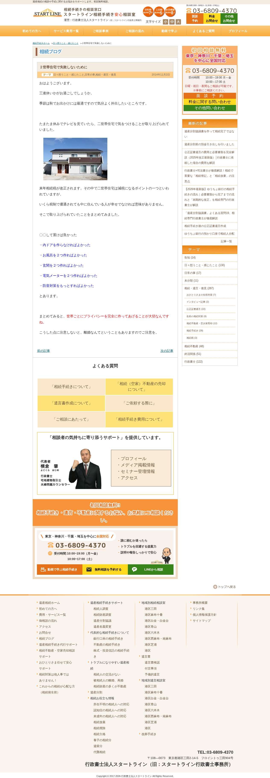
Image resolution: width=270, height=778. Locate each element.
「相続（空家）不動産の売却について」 (141, 387)
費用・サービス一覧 (52, 614)
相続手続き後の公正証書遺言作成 (205, 226)
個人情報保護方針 (205, 614)
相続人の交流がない (106, 674)
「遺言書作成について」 (71, 403)
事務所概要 (200, 602)
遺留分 (97, 746)
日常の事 (90, 74)
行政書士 (190, 361)
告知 (187, 257)
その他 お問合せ (229, 18)
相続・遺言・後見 (106, 74)
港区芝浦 (151, 644)
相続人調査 (100, 608)
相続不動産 (191, 346)
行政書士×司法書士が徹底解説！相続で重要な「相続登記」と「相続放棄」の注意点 (209, 176)
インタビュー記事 (196, 301)
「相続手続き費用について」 (139, 419)
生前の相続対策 (195, 316)
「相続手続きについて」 (71, 387)
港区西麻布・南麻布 (158, 638)
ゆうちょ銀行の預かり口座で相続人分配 (209, 233)
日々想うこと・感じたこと (66, 43)
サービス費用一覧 (66, 31)
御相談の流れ (48, 620)
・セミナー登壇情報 (136, 471)
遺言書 (146, 656)
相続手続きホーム (41, 43)
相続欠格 (99, 734)
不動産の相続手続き (106, 644)
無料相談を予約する (108, 569)
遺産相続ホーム (49, 602)
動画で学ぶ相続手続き (62, 569)
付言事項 (151, 668)
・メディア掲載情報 (136, 465)
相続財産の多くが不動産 (109, 686)
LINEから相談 (153, 569)
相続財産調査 (102, 614)
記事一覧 (226, 241)
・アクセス (127, 477)
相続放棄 (99, 722)
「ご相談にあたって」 (71, 419)
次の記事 (167, 351)
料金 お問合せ (212, 18)
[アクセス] (159, 15)
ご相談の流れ (135, 31)
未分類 (188, 280)
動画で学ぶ (169, 31)
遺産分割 (96, 692)
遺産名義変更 (102, 626)
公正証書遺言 (194, 309)
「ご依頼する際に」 (139, 403)
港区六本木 (152, 632)
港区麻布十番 (154, 614)
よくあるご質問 (204, 31)
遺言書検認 (152, 662)
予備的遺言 (152, 674)
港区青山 (151, 626)
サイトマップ (202, 620)
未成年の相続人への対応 (109, 716)
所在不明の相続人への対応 (111, 704)
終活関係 (190, 354)
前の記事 (43, 351)
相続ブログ (46, 638)
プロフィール (238, 31)
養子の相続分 (102, 740)
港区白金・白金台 (157, 620)
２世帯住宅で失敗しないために (63, 67)
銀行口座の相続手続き (108, 638)
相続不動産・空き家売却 (199, 323)
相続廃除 (99, 728)
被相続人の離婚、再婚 (108, 680)
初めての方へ (31, 31)
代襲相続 (99, 752)
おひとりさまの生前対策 (199, 294)
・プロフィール (131, 458)
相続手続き (192, 330)
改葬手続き (149, 734)
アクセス (45, 626)
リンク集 (199, 608)
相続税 (190, 338)
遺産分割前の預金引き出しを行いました (209, 144)
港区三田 (151, 608)
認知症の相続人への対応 (109, 710)
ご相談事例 (101, 31)
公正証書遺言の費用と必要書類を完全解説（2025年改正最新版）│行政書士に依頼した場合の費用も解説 (209, 157)
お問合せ (45, 632)
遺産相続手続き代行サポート (58, 644)
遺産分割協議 (102, 620)
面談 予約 (195, 18)
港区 (148, 650)
